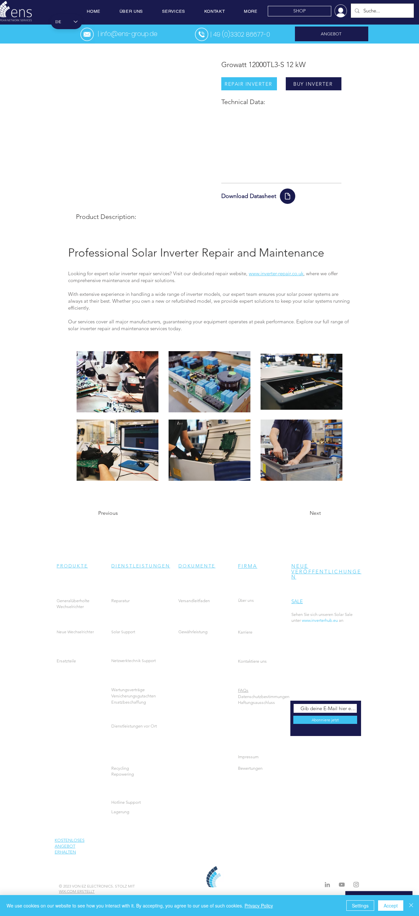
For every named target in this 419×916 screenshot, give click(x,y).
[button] (131, 11)
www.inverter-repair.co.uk (276, 273)
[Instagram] (356, 884)
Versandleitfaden (194, 600)
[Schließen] (411, 905)
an (335, 620)
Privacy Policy (259, 905)
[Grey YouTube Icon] (341, 884)
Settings (360, 905)
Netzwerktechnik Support (133, 660)
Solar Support (123, 631)
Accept (391, 905)
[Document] (287, 196)
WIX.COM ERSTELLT (77, 891)
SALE (297, 601)
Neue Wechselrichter (75, 631)
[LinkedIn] (327, 884)
